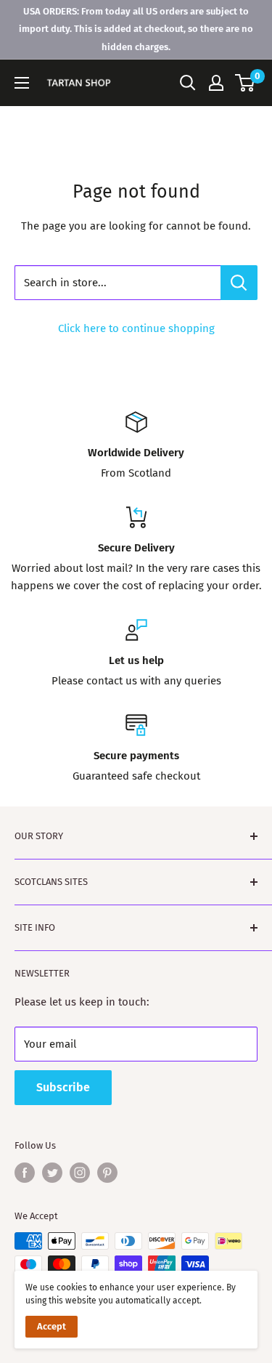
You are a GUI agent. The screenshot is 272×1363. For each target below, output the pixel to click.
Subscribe (63, 1087)
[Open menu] (22, 83)
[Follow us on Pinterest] (107, 1172)
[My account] (216, 83)
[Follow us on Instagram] (80, 1172)
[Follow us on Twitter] (52, 1172)
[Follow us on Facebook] (25, 1172)
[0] (245, 83)
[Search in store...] (239, 282)
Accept (51, 1326)
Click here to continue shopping (136, 328)
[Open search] (188, 83)
